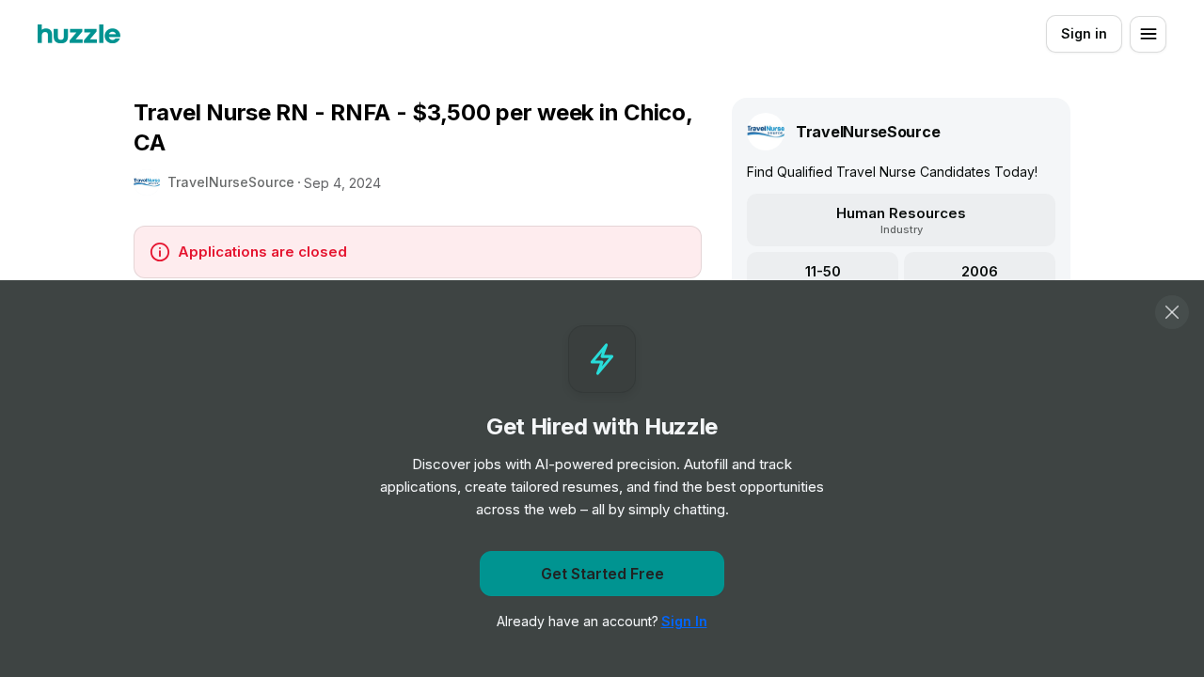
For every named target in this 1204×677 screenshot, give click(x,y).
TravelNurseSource (230, 182)
